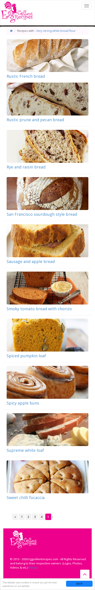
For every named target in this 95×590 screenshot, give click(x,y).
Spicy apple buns (23, 403)
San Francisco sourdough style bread (42, 214)
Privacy (33, 567)
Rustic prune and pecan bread (35, 119)
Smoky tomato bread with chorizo (39, 308)
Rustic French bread (26, 76)
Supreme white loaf (25, 450)
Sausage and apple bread (31, 261)
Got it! (79, 583)
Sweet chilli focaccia (26, 497)
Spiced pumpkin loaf (26, 355)
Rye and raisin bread (26, 167)
